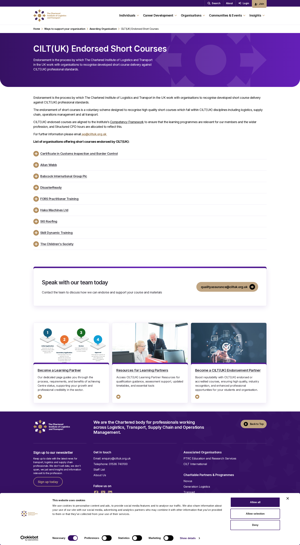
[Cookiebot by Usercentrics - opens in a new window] (29, 538)
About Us (99, 475)
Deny (255, 524)
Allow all (255, 502)
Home (36, 29)
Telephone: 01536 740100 (110, 464)
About (229, 3)
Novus (188, 481)
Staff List (99, 469)
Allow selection (255, 513)
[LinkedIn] (110, 493)
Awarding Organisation (103, 29)
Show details (188, 538)
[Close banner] (287, 498)
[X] (103, 493)
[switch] (107, 538)
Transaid (189, 492)
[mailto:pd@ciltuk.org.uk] (81, 134)
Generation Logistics (197, 486)
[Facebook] (96, 493)
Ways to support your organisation (64, 29)
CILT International (195, 464)
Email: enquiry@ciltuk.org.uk (112, 458)
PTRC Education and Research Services (210, 458)
